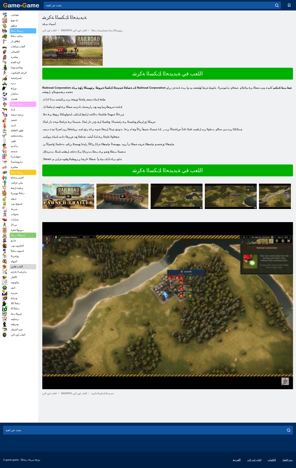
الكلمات (272, 460)
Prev (47, 196)
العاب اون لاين (254, 460)
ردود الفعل (287, 460)
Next (288, 196)
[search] (276, 5)
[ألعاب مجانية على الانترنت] (21, 5)
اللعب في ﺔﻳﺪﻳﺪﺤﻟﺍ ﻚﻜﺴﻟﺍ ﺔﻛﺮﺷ (167, 74)
